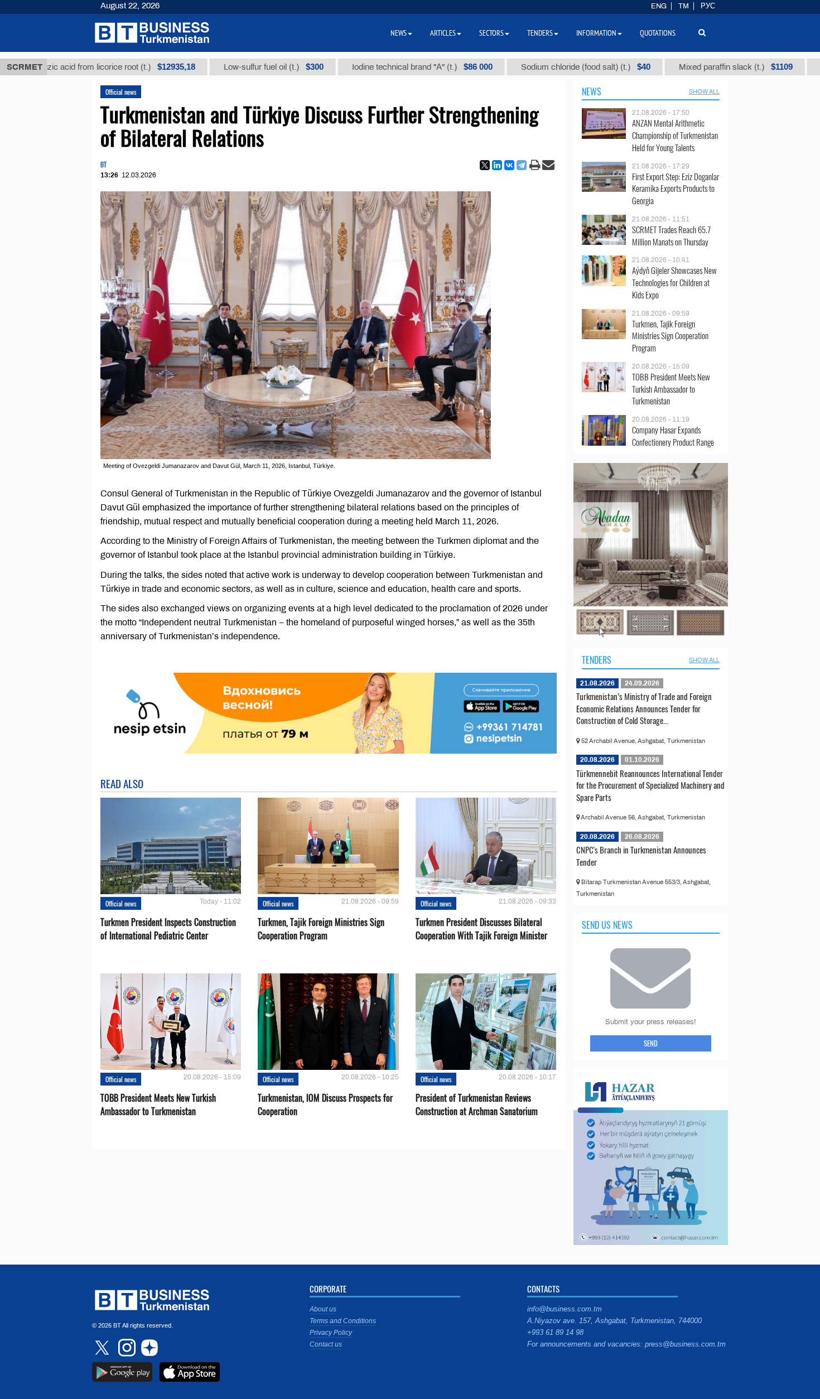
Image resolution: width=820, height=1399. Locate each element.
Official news (120, 92)
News (591, 91)
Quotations (658, 33)
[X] (485, 165)
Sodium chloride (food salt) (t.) (512, 66)
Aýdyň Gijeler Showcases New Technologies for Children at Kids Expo (674, 282)
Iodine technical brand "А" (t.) (348, 66)
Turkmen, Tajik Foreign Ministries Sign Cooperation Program (321, 929)
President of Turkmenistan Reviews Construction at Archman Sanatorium (477, 1104)
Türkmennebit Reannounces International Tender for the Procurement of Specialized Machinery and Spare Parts (650, 785)
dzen (148, 1348)
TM (683, 6)
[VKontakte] (509, 165)
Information (596, 33)
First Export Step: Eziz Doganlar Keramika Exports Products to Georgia (675, 189)
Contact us (326, 1344)
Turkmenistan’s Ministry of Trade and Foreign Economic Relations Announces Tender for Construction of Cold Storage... (644, 708)
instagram (125, 1348)
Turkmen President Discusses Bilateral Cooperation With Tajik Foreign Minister (481, 929)
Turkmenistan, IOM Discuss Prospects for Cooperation (325, 1104)
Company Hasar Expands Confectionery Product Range (673, 436)
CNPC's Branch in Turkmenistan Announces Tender (641, 855)
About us (323, 1309)
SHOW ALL (704, 91)
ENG (659, 6)
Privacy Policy (331, 1333)
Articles (443, 33)
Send (651, 1043)
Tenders (596, 660)
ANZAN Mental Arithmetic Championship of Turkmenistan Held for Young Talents (675, 135)
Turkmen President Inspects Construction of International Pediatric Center (168, 929)
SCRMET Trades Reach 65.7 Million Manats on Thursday (671, 236)
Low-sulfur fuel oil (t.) (200, 66)
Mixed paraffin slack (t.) (662, 66)
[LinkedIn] (497, 165)
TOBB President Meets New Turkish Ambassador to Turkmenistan (158, 1104)
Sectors (491, 33)
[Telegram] (522, 165)
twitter (103, 1348)
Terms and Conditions (343, 1321)
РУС (708, 6)
